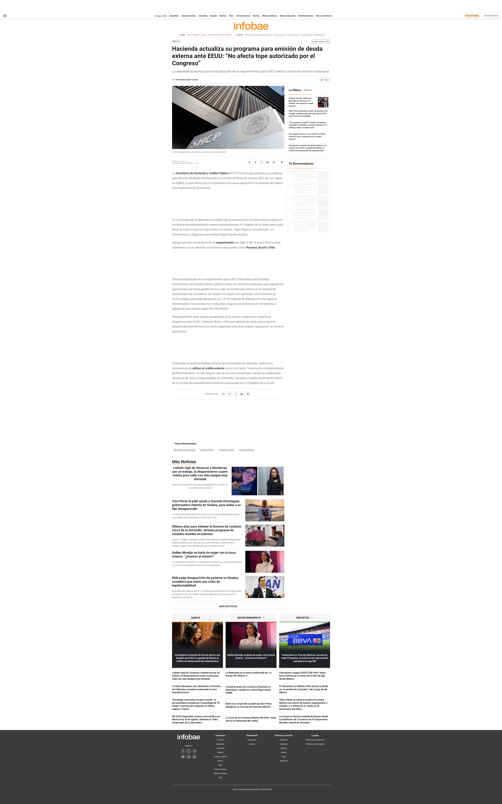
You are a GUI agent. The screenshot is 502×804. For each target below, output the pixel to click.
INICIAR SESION (491, 16)
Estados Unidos (188, 16)
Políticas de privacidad (315, 744)
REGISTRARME (472, 16)
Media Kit (283, 761)
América (220, 740)
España (213, 16)
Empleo (252, 744)
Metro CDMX (219, 35)
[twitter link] (189, 751)
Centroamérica (243, 16)
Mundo (256, 16)
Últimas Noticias (269, 16)
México (223, 16)
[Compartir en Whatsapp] (249, 162)
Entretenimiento (305, 16)
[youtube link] (183, 757)
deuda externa (207, 450)
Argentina (174, 16)
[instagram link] (194, 751)
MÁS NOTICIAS (228, 606)
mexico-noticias (246, 450)
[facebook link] (183, 751)
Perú (231, 16)
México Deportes (288, 16)
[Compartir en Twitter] (261, 162)
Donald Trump (292, 35)
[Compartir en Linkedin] (267, 162)
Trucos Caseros (306, 35)
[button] (4, 16)
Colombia (202, 16)
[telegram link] (189, 757)
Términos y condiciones (315, 740)
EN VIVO (197, 35)
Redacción (252, 740)
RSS (220, 778)
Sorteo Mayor (319, 35)
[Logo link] (251, 25)
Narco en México (324, 16)
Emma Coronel (279, 35)
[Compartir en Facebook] (255, 162)
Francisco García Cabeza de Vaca (258, 35)
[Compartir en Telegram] (273, 162)
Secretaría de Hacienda (184, 450)
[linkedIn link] (194, 757)
